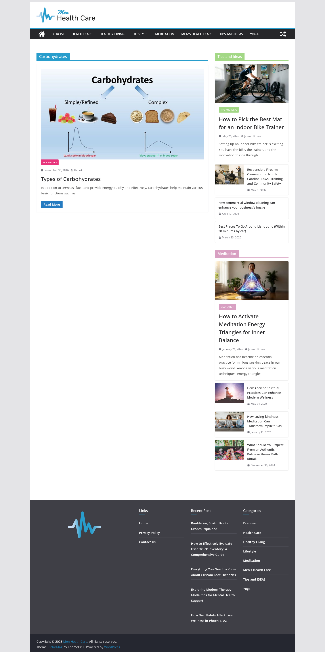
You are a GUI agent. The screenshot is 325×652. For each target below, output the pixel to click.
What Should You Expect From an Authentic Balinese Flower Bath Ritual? (265, 452)
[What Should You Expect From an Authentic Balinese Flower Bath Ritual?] (229, 455)
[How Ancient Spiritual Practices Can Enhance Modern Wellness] (229, 396)
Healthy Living (112, 34)
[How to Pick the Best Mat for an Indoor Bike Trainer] (252, 83)
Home (143, 523)
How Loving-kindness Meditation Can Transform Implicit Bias (264, 421)
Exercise (58, 34)
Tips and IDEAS (231, 34)
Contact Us (147, 542)
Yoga (254, 34)
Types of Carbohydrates (71, 178)
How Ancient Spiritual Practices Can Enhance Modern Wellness (264, 392)
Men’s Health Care (196, 34)
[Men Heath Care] (41, 34)
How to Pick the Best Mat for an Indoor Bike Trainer (251, 123)
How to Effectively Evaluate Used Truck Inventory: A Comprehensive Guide (211, 549)
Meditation (164, 34)
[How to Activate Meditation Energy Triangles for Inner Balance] (252, 280)
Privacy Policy (149, 533)
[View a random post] (283, 34)
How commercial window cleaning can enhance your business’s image (246, 205)
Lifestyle (140, 34)
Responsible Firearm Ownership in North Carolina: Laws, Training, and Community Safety (265, 176)
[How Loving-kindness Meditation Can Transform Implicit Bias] (229, 424)
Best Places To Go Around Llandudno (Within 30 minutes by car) (251, 228)
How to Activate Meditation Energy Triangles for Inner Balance (242, 328)
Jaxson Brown (252, 136)
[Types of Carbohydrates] (122, 114)
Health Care (82, 34)
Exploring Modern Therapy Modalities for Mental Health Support (213, 595)
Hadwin (78, 170)
